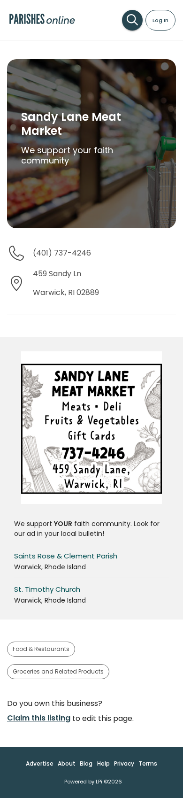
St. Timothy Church (47, 589)
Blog (86, 763)
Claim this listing (38, 718)
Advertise (39, 763)
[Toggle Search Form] (132, 20)
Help (103, 763)
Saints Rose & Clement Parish (65, 556)
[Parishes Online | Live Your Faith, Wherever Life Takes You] (42, 23)
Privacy (124, 763)
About (67, 763)
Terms (147, 763)
